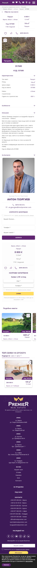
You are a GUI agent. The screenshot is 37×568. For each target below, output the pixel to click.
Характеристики (7, 76)
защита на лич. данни (24, 290)
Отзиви (18, 472)
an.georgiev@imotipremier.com (19, 207)
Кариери (18, 475)
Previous (3, 48)
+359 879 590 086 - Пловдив (18, 514)
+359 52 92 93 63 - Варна (18, 503)
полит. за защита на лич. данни (24, 215)
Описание (5, 113)
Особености (6, 105)
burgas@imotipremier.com (18, 525)
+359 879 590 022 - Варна (18, 500)
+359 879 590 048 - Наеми (18, 517)
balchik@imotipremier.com (18, 522)
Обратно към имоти (11, 12)
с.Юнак (16, 9)
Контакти (18, 481)
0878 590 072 (24, 33)
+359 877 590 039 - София (18, 511)
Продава (23, 7)
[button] (29, 3)
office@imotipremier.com (19, 519)
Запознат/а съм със (18, 290)
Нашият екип (18, 470)
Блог (18, 478)
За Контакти (6, 155)
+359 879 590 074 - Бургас (18, 508)
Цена (13, 356)
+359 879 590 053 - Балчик (18, 505)
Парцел (21, 9)
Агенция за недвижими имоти (11, 7)
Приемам (6, 565)
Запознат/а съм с (19, 215)
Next (33, 48)
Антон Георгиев (18, 199)
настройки (29, 561)
